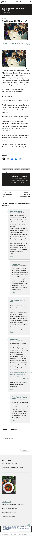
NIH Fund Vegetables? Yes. (9, 508)
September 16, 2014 (10, 43)
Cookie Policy (6, 529)
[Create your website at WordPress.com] (16, 2)
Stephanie (24, 43)
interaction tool (6, 128)
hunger (17, 169)
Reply (12, 257)
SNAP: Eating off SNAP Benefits (11, 520)
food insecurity (8, 169)
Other (4, 18)
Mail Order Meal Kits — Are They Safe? (13, 504)
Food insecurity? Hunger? (9, 512)
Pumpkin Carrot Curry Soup (9, 463)
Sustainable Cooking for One (13, 9)
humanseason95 (16, 211)
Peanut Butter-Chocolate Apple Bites (12, 467)
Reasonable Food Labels (8, 516)
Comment (24, 450)
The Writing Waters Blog (17, 301)
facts (9, 131)
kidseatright (25, 169)
